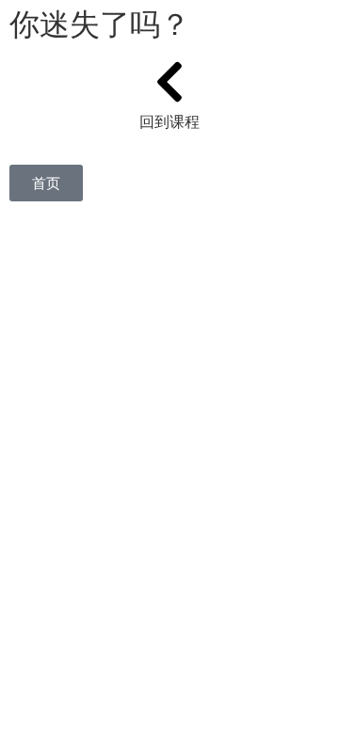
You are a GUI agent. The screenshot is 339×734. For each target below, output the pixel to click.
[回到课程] (169, 81)
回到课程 (169, 121)
